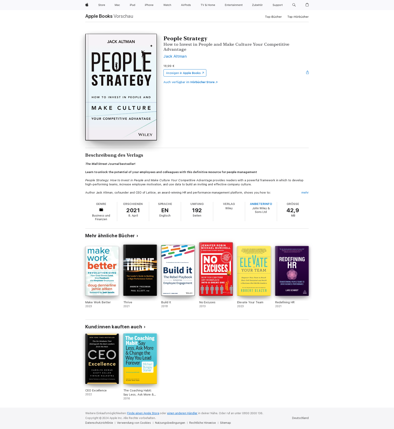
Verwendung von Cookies (134, 422)
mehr (305, 192)
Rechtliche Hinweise (202, 422)
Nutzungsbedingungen (170, 422)
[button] (294, 5)
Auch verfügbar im (189, 82)
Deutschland (300, 418)
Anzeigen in (183, 73)
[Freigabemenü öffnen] (307, 73)
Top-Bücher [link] (273, 16)
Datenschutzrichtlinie (99, 422)
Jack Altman (175, 56)
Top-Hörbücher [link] (298, 16)
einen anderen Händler (182, 413)
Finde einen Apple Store (143, 413)
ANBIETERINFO (261, 204)
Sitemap (225, 422)
